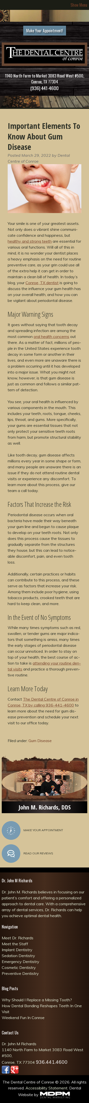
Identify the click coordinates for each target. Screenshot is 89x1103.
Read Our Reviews (38, 853)
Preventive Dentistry (20, 973)
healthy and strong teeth (30, 241)
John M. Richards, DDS (45, 807)
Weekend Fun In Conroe (23, 1017)
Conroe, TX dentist (42, 282)
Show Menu (78, 5)
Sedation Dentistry (18, 955)
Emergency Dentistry (20, 961)
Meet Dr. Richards (17, 937)
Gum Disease (40, 740)
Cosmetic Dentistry (19, 967)
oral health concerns (51, 336)
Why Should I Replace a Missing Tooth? (37, 999)
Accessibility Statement (46, 1087)
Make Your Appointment (43, 830)
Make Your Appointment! (44, 31)
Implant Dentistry (17, 949)
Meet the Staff (15, 943)
